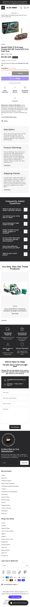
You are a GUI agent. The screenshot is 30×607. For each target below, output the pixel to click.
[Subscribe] (27, 565)
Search (4, 502)
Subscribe (24, 463)
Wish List (4, 513)
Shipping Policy (6, 505)
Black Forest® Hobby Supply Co (15, 591)
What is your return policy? (10, 254)
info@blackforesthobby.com (16, 380)
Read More (7, 165)
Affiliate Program (6, 480)
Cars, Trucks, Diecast (8, 531)
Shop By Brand (6, 544)
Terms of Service (6, 508)
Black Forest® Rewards (8, 483)
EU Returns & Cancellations (9, 491)
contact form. (8, 354)
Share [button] (6, 121)
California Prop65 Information (10, 486)
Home (15, 13)
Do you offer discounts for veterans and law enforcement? (11, 239)
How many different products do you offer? (11, 247)
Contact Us (5, 555)
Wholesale (5, 510)
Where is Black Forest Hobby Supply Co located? (11, 231)
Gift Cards (5, 494)
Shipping (3, 60)
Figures (4, 533)
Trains (3, 523)
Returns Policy (6, 500)
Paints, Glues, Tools (7, 539)
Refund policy (9, 600)
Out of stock (8, 68)
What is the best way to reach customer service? (12, 209)
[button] (3, 8)
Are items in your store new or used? (11, 216)
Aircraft (4, 525)
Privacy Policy (6, 497)
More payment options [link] (15, 82)
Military (4, 536)
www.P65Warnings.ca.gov (9, 117)
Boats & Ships (6, 528)
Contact (4, 489)
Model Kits (5, 542)
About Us (4, 478)
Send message (15, 427)
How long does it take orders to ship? (11, 224)
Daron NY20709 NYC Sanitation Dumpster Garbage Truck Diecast (12, 274)
